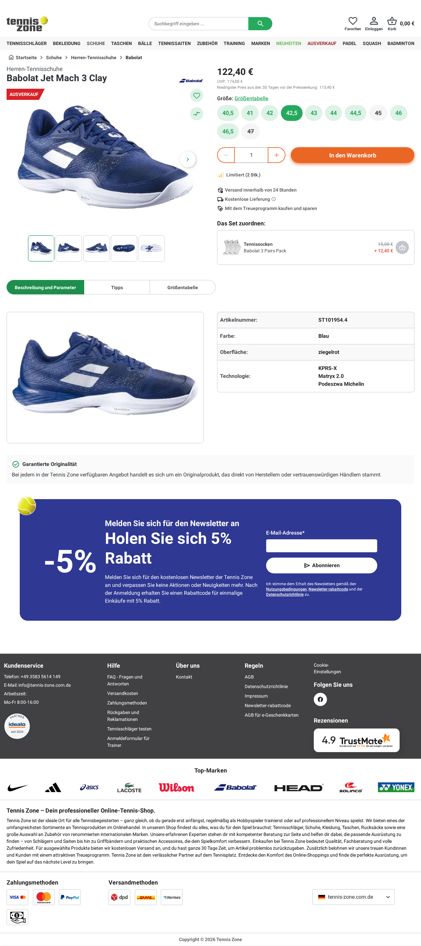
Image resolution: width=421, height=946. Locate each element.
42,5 (291, 112)
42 (269, 112)
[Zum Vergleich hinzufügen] (196, 113)
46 (398, 112)
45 (381, 114)
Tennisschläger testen (129, 728)
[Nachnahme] (17, 917)
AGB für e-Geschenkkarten (272, 715)
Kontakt (184, 677)
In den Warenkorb (352, 155)
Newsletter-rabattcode (328, 589)
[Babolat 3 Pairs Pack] (232, 247)
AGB (249, 677)
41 (250, 112)
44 (333, 112)
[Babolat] (191, 80)
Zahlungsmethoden (127, 702)
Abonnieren (326, 565)
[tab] (45, 287)
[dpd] (119, 897)
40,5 (228, 112)
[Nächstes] (188, 159)
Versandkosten (122, 693)
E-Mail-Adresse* (285, 533)
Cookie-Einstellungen (320, 668)
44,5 (355, 112)
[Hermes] (172, 897)
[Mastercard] (44, 897)
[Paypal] (70, 897)
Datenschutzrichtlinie (285, 594)
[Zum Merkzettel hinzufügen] (196, 95)
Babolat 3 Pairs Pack (265, 250)
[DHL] (146, 897)
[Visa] (17, 897)
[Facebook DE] (320, 699)
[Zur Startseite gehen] (27, 23)
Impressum (256, 696)
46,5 (228, 131)
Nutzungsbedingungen (286, 589)
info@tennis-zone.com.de (44, 685)
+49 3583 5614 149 (49, 5)
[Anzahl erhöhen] (276, 155)
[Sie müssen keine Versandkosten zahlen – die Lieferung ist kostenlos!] (274, 199)
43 (313, 112)
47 (253, 133)
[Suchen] (260, 23)
